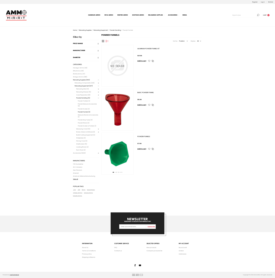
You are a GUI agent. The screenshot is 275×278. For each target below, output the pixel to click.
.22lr (79, 190)
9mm (83, 190)
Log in (263, 2)
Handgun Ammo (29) (80, 68)
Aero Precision (77, 170)
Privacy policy (87, 254)
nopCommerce (14, 275)
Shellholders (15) (81, 144)
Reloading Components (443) (84, 83)
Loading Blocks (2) (82, 147)
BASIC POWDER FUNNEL (145, 92)
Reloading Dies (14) (82, 89)
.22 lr (74, 190)
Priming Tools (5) (81, 141)
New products (151, 247)
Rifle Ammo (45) (78, 71)
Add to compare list (153, 61)
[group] (118, 153)
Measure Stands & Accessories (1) (88, 116)
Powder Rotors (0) (83, 123)
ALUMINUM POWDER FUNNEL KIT (148, 49)
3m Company (77, 167)
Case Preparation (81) (83, 95)
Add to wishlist (149, 61)
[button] (113, 172)
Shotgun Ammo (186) (80, 77)
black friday (91, 190)
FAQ (115, 247)
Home (75, 30)
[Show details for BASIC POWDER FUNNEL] (118, 109)
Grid (103, 41)
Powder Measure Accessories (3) (87, 105)
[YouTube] (140, 265)
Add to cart (141, 61)
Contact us (118, 251)
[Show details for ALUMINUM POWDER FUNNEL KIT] (118, 66)
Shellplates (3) (81, 138)
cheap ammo (77, 193)
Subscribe (151, 227)
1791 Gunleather (78, 164)
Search (258, 15)
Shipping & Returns (88, 257)
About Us (85, 247)
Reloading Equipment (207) (84, 86)
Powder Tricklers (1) (84, 101)
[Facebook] (135, 265)
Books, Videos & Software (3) (85, 132)
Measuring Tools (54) (83, 129)
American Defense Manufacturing (84, 176)
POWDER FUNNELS (143, 136)
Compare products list (154, 251)
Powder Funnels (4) (84, 112)
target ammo (77, 196)
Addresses (182, 254)
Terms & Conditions (89, 251)
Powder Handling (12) (83, 98)
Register (254, 2)
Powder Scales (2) (84, 109)
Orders (181, 251)
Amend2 (76, 173)
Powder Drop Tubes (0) (85, 120)
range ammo (88, 193)
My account (183, 247)
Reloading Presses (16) (83, 92)
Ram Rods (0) (81, 150)
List (107, 41)
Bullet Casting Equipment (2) (85, 135)
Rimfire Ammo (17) (79, 74)
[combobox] (244, 15)
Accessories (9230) (79, 153)
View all (75, 179)
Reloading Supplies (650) (81, 80)
